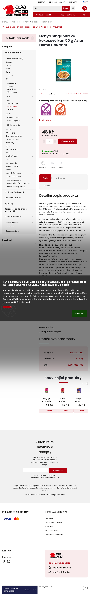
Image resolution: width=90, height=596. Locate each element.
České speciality (12, 231)
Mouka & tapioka (13, 120)
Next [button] (87, 383)
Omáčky (9, 75)
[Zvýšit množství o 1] (55, 141)
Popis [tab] (45, 178)
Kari (8, 101)
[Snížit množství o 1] (44, 141)
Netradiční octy (12, 149)
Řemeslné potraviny (14, 173)
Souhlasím (79, 313)
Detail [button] (49, 411)
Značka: (77, 94)
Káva (8, 72)
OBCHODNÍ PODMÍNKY (57, 2)
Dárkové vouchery (13, 176)
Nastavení (7, 307)
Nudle (8, 69)
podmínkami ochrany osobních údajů (45, 477)
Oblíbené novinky (13, 198)
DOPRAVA (41, 2)
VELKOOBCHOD (51, 530)
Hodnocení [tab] (60, 178)
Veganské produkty (14, 180)
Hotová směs (12, 107)
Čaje (7, 159)
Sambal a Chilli (13, 104)
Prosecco (10, 227)
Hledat (66, 8)
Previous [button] (83, 383)
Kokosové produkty (13, 139)
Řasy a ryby (10, 132)
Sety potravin (11, 163)
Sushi (8, 153)
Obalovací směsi (13, 125)
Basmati (10, 86)
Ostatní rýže (11, 89)
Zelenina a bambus (14, 136)
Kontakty (73, 2)
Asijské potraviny (13, 53)
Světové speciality (13, 216)
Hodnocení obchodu (54, 534)
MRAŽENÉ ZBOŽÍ (12, 156)
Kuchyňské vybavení (14, 192)
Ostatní (10, 110)
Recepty (9, 62)
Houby (8, 129)
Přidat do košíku (67, 141)
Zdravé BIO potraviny (14, 58)
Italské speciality (12, 222)
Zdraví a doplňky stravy (15, 186)
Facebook (3, 561)
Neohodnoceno (54, 94)
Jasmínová (11, 83)
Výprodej (9, 203)
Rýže (7, 79)
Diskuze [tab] (46, 185)
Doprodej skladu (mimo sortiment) (16, 210)
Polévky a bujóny (13, 117)
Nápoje (8, 170)
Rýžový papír (12, 92)
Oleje (8, 146)
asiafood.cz (8, 561)
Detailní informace (47, 120)
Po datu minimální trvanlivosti (18, 183)
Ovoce (8, 65)
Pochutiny (10, 143)
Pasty (8, 96)
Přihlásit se (57, 470)
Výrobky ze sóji (12, 166)
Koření (8, 114)
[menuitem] (45, 14)
